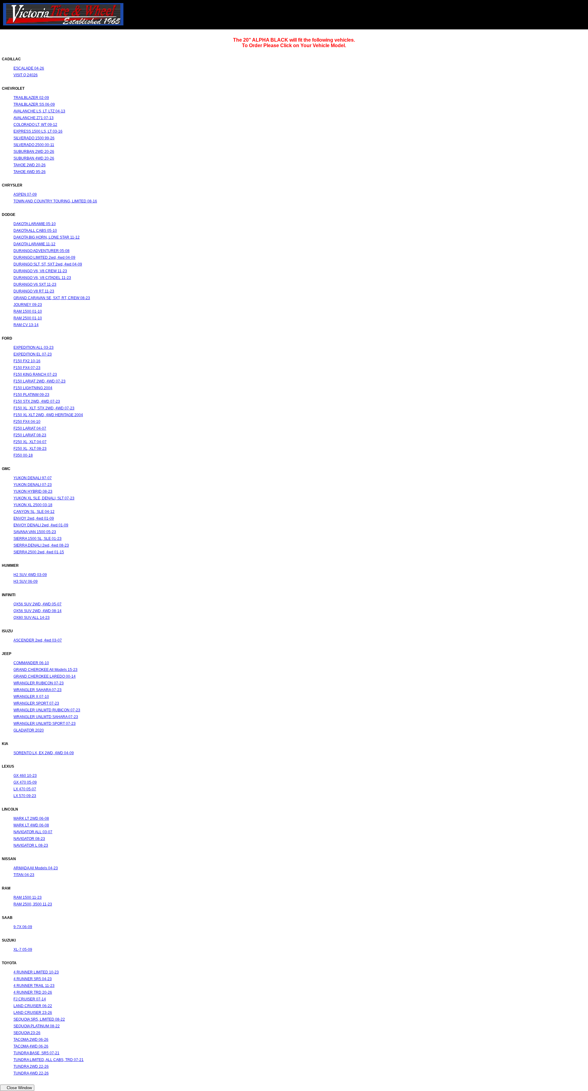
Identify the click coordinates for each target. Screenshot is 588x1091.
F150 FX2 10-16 (26, 361)
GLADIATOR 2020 (28, 730)
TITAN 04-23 (23, 875)
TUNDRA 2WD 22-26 (31, 1066)
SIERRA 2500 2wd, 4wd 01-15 (38, 552)
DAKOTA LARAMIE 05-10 (34, 224)
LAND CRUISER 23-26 (32, 1012)
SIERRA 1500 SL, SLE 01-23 (37, 538)
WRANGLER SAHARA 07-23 (37, 690)
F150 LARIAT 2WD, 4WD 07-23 (39, 381)
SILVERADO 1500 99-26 (34, 138)
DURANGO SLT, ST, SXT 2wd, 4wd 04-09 (47, 264)
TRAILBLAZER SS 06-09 (34, 104)
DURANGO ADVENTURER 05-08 (41, 251)
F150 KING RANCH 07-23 (35, 374)
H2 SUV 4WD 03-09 (30, 575)
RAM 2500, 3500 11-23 (32, 904)
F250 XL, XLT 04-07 (30, 442)
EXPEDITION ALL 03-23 (33, 347)
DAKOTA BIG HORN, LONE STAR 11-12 (46, 237)
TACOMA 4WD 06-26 (30, 1046)
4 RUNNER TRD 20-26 (32, 992)
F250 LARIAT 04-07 (29, 428)
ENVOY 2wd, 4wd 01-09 (33, 518)
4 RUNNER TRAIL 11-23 (34, 986)
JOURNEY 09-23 (27, 305)
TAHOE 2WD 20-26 (29, 165)
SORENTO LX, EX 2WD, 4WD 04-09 (43, 753)
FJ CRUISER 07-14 (29, 999)
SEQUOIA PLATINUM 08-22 (36, 1026)
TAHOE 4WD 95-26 (29, 172)
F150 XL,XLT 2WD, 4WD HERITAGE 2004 (48, 415)
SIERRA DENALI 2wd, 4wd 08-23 (41, 545)
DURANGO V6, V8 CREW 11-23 (40, 271)
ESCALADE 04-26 (28, 68)
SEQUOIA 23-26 (26, 1033)
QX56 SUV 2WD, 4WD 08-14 (37, 611)
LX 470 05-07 (24, 789)
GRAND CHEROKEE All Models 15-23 (45, 670)
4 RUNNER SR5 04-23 (32, 979)
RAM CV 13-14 (26, 325)
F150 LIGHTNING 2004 (32, 388)
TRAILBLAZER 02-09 (31, 98)
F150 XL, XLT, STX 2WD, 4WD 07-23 (43, 408)
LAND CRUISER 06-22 (32, 1006)
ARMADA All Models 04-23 (35, 868)
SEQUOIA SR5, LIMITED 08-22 (39, 1019)
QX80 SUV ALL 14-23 (31, 617)
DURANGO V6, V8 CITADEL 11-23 (42, 278)
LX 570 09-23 (24, 796)
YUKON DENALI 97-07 (32, 478)
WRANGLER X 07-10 (31, 696)
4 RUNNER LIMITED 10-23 (36, 972)
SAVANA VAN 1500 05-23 (34, 532)
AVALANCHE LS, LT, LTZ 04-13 (39, 111)
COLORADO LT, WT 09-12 (35, 124)
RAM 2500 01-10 (27, 318)
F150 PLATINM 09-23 (31, 395)
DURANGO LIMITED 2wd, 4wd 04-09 (44, 257)
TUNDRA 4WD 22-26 (31, 1073)
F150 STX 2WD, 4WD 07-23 (36, 401)
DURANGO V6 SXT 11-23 (34, 284)
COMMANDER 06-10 (31, 663)
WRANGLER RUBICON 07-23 (38, 683)
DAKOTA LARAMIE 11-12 (34, 244)
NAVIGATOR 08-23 (29, 839)
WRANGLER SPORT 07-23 (36, 703)
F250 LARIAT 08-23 (29, 435)
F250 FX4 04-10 (26, 421)
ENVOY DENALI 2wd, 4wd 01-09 (40, 525)
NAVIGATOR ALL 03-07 (32, 832)
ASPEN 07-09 (25, 194)
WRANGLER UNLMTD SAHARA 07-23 (45, 717)
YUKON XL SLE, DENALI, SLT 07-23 (43, 498)
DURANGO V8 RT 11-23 (33, 291)
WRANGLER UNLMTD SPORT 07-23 (44, 723)
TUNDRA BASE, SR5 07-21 (36, 1053)
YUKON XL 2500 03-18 (32, 505)
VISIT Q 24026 (25, 75)
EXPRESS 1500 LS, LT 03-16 (37, 131)
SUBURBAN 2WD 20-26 (33, 151)
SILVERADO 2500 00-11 (33, 145)
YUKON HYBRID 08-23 (32, 491)
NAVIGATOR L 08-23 (30, 845)
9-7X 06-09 (22, 927)
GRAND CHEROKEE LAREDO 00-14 (44, 676)
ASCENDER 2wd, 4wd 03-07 (37, 640)
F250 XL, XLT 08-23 (30, 448)
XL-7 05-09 (22, 949)
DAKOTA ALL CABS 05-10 (35, 230)
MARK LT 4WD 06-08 (31, 825)
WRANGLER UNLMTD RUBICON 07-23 (46, 710)
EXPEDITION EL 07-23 (32, 354)
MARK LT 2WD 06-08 (31, 818)
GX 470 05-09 (25, 782)
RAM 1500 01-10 (27, 311)
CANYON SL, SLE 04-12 (34, 512)
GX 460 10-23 (25, 775)
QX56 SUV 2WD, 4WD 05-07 (37, 604)
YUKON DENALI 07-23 (32, 485)
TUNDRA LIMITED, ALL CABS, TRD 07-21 (48, 1060)
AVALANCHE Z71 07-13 (33, 118)
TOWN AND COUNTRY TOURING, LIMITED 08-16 (55, 201)
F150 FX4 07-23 (26, 368)
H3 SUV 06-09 (25, 581)
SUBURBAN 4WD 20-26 (33, 158)
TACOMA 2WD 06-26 (30, 1039)
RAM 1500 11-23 (27, 897)
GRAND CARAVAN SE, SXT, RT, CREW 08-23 (51, 298)
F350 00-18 (23, 455)
